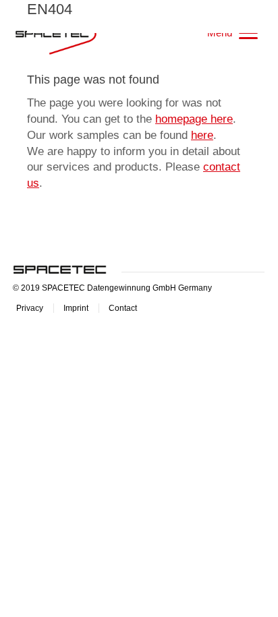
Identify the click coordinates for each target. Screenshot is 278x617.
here (202, 135)
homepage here (194, 119)
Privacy (29, 308)
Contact (123, 308)
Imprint (75, 308)
